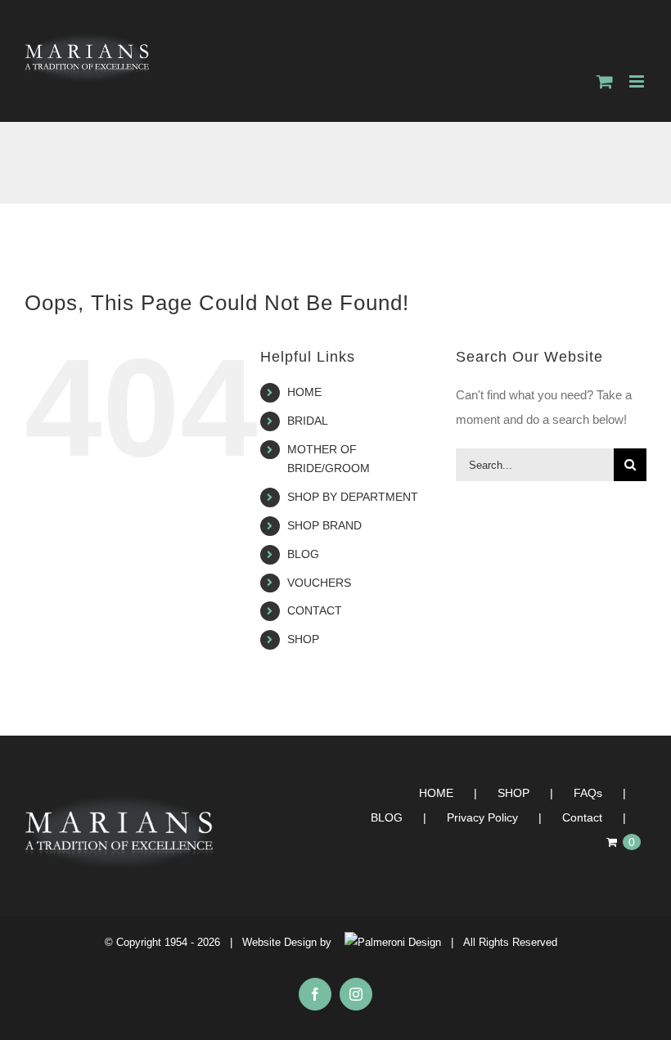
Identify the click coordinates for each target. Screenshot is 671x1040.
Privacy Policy (482, 817)
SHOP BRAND (324, 525)
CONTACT (314, 610)
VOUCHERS (319, 582)
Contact (582, 817)
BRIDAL (307, 420)
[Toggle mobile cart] (605, 81)
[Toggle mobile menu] (637, 81)
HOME (304, 391)
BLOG (303, 554)
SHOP (303, 639)
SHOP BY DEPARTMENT (352, 496)
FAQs (588, 792)
